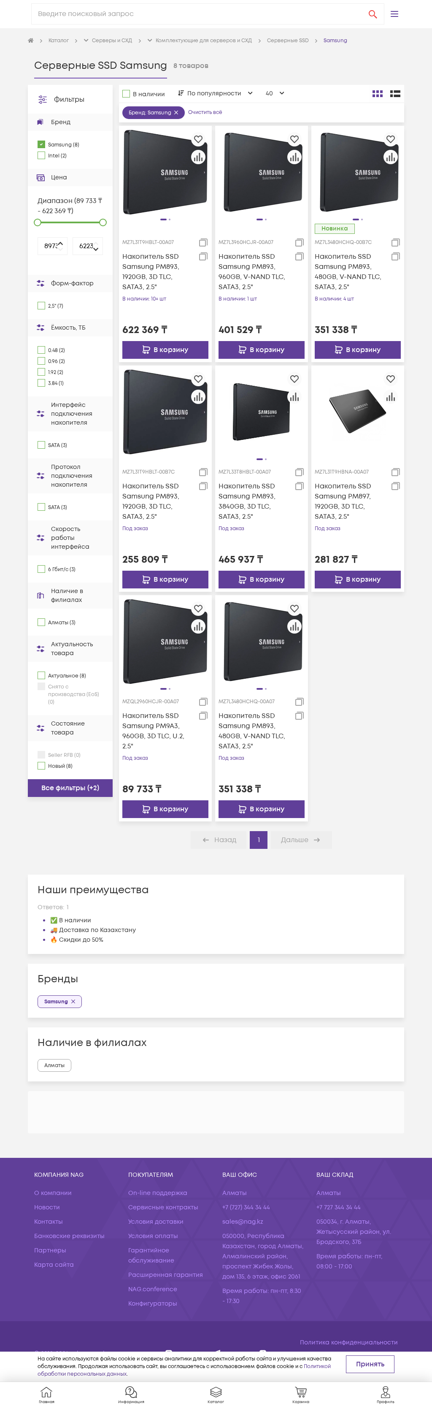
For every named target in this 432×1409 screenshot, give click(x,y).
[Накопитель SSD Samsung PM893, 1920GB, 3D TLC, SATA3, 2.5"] (165, 171)
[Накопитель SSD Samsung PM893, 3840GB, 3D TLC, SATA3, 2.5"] (262, 411)
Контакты (48, 1222)
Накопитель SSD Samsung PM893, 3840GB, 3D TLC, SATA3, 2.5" (247, 501)
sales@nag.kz (242, 1222)
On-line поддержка (157, 1193)
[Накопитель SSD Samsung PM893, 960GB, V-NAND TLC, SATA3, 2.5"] (262, 171)
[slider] (37, 222)
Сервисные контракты (163, 1207)
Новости (47, 1207)
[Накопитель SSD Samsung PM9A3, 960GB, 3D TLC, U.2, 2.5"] (165, 641)
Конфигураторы (152, 1304)
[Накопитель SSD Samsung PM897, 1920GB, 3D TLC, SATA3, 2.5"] (358, 411)
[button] (394, 13)
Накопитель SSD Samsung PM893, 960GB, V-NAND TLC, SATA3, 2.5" (252, 272)
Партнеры (50, 1250)
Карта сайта (54, 1265)
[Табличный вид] (395, 94)
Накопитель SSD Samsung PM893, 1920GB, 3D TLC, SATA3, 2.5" (150, 272)
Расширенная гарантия (165, 1275)
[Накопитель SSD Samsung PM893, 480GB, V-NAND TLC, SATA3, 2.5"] (358, 171)
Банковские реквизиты (69, 1236)
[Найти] (373, 14)
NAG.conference (152, 1289)
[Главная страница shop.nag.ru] (31, 41)
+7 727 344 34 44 (338, 1207)
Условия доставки (156, 1222)
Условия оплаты (153, 1236)
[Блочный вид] (377, 94)
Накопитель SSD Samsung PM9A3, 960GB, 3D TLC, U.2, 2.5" (153, 731)
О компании (53, 1193)
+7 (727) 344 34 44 (246, 1207)
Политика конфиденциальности (349, 1343)
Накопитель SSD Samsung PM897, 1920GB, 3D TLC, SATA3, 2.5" (343, 501)
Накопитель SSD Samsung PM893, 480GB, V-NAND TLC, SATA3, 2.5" (348, 272)
